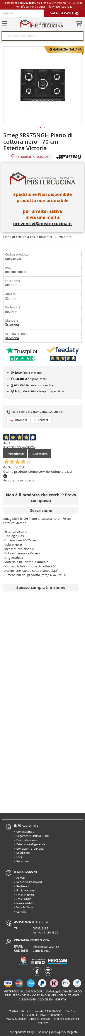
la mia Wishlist (25, 903)
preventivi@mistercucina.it (42, 223)
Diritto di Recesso (39, 1018)
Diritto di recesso (27, 840)
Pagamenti (8, 13)
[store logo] (41, 23)
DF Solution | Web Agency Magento (56, 1032)
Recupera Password (29, 882)
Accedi (20, 878)
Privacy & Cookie (15, 1018)
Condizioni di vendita (30, 848)
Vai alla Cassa (62, 13)
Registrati (22, 886)
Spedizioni (23, 853)
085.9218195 (28, 3)
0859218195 (40, 928)
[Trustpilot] (22, 354)
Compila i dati (41, 951)
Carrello (21, 912)
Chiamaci (20, 420)
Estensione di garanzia (30, 844)
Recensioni (23, 861)
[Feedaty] (63, 354)
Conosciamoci (25, 832)
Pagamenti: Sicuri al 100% (32, 836)
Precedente (15, 454)
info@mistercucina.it (59, 6)
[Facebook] (37, 971)
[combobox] (42, 36)
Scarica (13, 325)
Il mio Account (25, 890)
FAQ (19, 857)
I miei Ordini (24, 899)
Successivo (40, 454)
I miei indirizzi (25, 895)
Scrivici (42, 420)
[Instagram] (48, 971)
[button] (40, 127)
